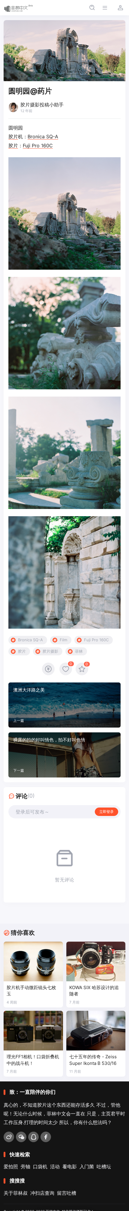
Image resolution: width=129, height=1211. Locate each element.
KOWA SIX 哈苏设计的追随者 (94, 991)
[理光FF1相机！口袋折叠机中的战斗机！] (33, 1030)
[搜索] (92, 7)
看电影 (69, 1166)
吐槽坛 (104, 1166)
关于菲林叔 (16, 1193)
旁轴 (25, 1166)
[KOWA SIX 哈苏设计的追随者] (96, 961)
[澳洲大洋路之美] (64, 705)
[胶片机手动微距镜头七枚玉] (33, 961)
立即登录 (106, 811)
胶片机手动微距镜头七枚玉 (31, 991)
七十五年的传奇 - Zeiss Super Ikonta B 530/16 (93, 1060)
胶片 (13, 136)
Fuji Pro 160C (38, 146)
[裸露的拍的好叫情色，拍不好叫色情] (64, 754)
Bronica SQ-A (43, 136)
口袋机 (40, 1166)
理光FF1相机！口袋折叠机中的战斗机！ (33, 1060)
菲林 (79, 651)
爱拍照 (11, 1166)
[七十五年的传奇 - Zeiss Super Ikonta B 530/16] (96, 1030)
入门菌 (87, 1166)
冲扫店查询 (42, 1193)
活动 (55, 1166)
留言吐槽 (66, 1193)
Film (63, 639)
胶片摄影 (50, 651)
